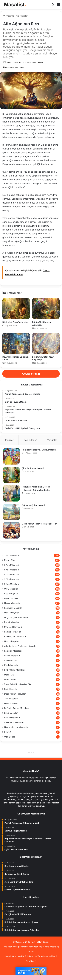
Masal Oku (9, 675)
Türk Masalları (11, 698)
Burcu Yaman (12, 62)
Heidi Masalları (11, 703)
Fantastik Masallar (13, 608)
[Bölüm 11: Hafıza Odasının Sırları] (16, 343)
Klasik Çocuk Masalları (15, 636)
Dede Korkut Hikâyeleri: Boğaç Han (39, 523)
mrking (15, 946)
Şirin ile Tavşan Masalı (33, 468)
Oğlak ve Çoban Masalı (33, 505)
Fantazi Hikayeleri (12, 632)
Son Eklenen (30, 440)
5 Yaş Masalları (11, 570)
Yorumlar (52, 440)
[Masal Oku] (14, 4)
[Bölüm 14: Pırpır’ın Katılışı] (16, 308)
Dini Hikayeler (10, 689)
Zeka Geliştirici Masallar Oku (17, 684)
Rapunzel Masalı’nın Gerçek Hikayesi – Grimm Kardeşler (36, 488)
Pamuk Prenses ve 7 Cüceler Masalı (39, 449)
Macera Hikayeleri (13, 627)
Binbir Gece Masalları (14, 670)
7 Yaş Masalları (11, 555)
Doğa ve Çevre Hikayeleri (16, 617)
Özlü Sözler (9, 737)
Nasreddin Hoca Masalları (16, 727)
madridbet (33, 946)
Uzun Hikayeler (11, 641)
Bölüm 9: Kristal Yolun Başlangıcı (43, 358)
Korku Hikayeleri (12, 717)
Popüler (9, 440)
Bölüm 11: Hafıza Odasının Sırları (15, 358)
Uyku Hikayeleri (11, 612)
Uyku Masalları (11, 589)
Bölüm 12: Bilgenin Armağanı (41, 323)
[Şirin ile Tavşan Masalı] (11, 475)
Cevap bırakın (31, 373)
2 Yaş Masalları (11, 584)
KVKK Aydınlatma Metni (46, 956)
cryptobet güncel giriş (49, 946)
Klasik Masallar (11, 665)
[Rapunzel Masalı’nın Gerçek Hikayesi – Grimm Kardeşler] (11, 493)
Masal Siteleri (10, 679)
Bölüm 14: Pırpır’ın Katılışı (15, 321)
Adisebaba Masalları (13, 722)
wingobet (7, 946)
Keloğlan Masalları (13, 651)
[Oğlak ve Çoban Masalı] (11, 512)
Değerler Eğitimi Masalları (16, 708)
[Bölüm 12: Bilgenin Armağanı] (46, 308)
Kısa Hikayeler (11, 593)
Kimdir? (7, 732)
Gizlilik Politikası (25, 956)
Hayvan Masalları (12, 603)
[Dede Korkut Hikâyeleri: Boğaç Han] (11, 530)
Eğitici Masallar (11, 598)
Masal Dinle (9, 560)
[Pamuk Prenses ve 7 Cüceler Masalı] (11, 456)
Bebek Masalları (11, 622)
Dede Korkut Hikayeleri (15, 694)
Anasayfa (9, 16)
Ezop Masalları (11, 713)
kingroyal (23, 946)
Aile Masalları (22, 16)
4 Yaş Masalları (11, 574)
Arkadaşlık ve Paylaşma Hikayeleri (20, 646)
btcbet (31, 951)
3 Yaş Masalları (11, 579)
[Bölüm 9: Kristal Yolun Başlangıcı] (46, 343)
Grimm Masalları (12, 655)
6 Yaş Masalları (11, 565)
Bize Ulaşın (31, 961)
